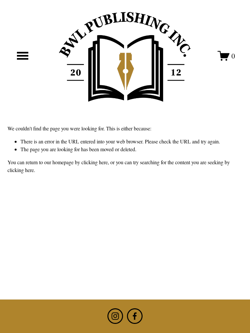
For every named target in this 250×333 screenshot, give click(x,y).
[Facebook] (135, 316)
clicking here (94, 162)
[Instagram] (115, 316)
